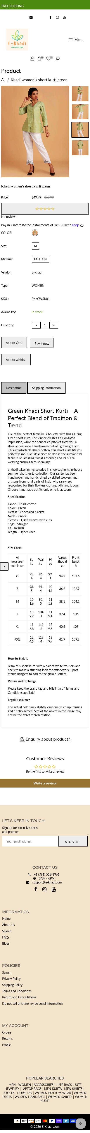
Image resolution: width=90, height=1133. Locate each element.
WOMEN (24, 1085)
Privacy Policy (11, 979)
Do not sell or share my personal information (32, 1003)
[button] (45, 209)
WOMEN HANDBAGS (30, 1097)
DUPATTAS (24, 1093)
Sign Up (73, 842)
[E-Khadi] (17, 39)
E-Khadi (37, 272)
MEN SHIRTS (73, 1089)
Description (14, 388)
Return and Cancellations (19, 997)
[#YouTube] (64, 17)
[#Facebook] (50, 17)
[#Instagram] (57, 17)
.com (56, 1126)
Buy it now (42, 343)
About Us (8, 925)
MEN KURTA (53, 1089)
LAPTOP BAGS (32, 1089)
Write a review (45, 783)
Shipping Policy (12, 985)
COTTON (40, 259)
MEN (12, 1085)
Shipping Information (46, 388)
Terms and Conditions (16, 991)
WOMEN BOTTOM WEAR (53, 1093)
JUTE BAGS (64, 1085)
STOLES (9, 1093)
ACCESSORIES (44, 1085)
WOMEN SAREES (60, 1097)
